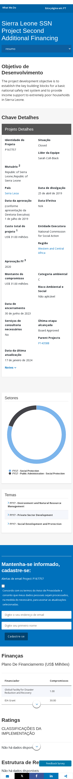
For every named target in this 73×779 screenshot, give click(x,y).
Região (43, 243)
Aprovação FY (15, 260)
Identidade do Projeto (14, 142)
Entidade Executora (52, 226)
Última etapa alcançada (47, 323)
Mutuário (12, 166)
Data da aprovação (18, 200)
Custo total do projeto (15, 228)
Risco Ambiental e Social (50, 289)
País (8, 188)
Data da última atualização (15, 353)
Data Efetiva (47, 200)
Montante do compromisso (14, 276)
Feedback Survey (55, 763)
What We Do (9, 7)
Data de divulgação (51, 188)
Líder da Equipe (49, 153)
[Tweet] (22, 775)
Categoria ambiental (52, 274)
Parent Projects (49, 338)
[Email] (7, 776)
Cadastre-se (16, 636)
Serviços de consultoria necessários (13, 325)
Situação (44, 140)
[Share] (36, 775)
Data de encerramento (15, 306)
